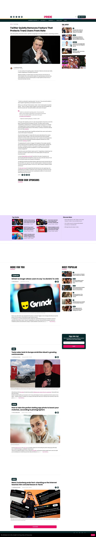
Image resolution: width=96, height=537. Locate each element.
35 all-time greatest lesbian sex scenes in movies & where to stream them (79, 288)
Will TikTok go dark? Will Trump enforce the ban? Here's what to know (29, 229)
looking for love (18, 447)
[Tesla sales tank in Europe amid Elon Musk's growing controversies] (35, 373)
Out (19, 318)
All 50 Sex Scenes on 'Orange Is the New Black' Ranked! (79, 302)
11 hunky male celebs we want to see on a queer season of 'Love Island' (78, 31)
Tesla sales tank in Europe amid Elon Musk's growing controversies (34, 353)
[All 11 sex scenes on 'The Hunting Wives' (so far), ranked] (67, 294)
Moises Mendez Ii (16, 281)
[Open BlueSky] (14, 17)
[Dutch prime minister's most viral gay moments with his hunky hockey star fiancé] (67, 37)
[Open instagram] (19, 17)
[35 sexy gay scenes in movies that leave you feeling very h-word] (67, 308)
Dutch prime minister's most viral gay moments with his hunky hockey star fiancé (78, 38)
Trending (50, 20)
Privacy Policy (22, 534)
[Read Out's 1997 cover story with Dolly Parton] (67, 51)
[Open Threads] (16, 17)
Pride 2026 (59, 20)
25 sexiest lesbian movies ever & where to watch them (78, 281)
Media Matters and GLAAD (27, 156)
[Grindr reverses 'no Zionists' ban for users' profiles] (35, 298)
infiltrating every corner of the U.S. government (42, 392)
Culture (43, 20)
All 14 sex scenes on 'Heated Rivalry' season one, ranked (78, 275)
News (13, 349)
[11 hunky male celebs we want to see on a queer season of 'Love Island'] (67, 30)
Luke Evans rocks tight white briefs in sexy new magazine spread (79, 45)
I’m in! (73, 346)
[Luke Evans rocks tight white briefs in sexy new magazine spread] (67, 44)
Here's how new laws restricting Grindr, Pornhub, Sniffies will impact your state (53, 222)
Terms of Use (29, 534)
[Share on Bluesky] (29, 175)
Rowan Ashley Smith (16, 412)
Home (11, 24)
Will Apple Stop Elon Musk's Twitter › (72, 227)
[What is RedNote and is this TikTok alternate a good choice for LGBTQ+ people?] (41, 229)
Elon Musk (22, 392)
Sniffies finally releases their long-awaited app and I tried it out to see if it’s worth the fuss (29, 222)
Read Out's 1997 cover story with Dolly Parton (78, 52)
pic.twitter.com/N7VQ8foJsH (25, 116)
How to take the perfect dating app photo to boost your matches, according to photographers (35, 408)
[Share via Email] (25, 175)
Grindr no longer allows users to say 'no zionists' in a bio (35, 279)
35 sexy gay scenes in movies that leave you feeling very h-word (77, 309)
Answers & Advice (32, 20)
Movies (74, 278)
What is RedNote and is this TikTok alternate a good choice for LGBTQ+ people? (53, 229)
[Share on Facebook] (22, 175)
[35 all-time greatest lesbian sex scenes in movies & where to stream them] (67, 287)
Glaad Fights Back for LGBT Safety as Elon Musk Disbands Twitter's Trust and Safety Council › (74, 220)
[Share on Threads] (27, 175)
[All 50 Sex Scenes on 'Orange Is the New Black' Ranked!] (67, 301)
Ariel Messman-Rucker (18, 67)
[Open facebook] (11, 17)
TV (73, 28)
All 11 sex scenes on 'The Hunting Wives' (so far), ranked (78, 295)
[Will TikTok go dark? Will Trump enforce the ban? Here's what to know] (17, 229)
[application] (74, 62)
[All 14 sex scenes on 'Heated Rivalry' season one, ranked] (67, 273)
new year (25, 447)
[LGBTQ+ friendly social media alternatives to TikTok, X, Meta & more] (17, 236)
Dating (14, 404)
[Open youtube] (22, 17)
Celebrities (74, 42)
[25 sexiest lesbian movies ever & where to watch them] (67, 280)
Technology (16, 24)
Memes (14, 479)
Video (65, 20)
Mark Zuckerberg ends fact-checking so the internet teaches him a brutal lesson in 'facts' (34, 483)
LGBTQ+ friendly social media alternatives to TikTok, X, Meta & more (29, 236)
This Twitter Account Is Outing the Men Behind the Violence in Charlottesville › (74, 224)
